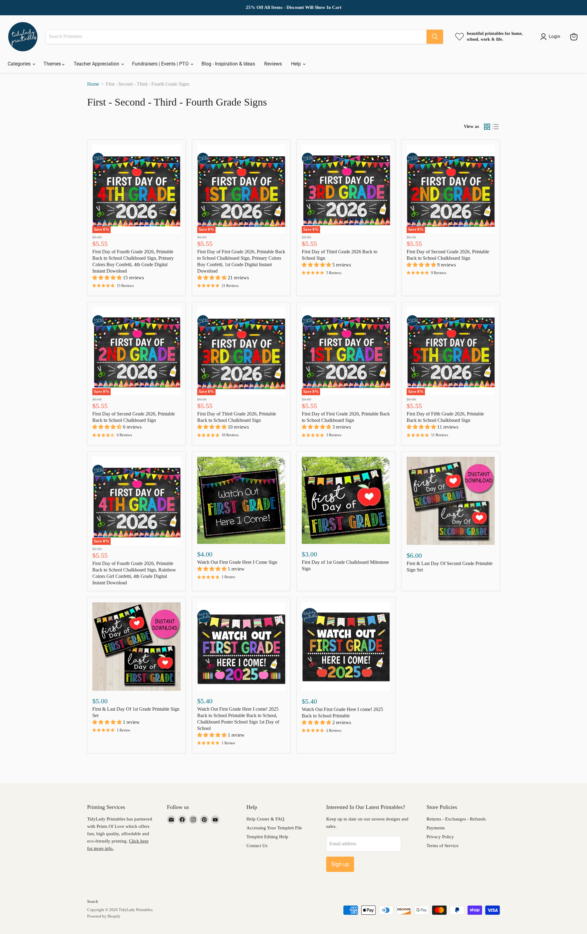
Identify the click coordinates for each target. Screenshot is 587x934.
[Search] (434, 37)
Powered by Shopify (103, 916)
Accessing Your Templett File (274, 827)
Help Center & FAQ (265, 819)
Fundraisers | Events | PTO (161, 64)
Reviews (273, 64)
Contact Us (257, 845)
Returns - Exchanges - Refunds (456, 819)
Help (296, 64)
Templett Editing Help (267, 836)
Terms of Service (442, 845)
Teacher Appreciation (97, 64)
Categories (20, 64)
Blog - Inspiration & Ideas (228, 64)
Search (92, 901)
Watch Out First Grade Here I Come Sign (237, 562)
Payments (435, 827)
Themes (52, 64)
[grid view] (487, 126)
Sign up (340, 864)
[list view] (495, 126)
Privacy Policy (440, 836)
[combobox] (236, 37)
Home (93, 84)
